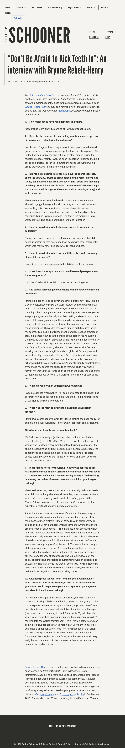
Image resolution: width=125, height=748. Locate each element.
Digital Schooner (74, 7)
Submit (92, 31)
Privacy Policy (48, 744)
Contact (8, 12)
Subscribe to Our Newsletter (62, 725)
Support (109, 31)
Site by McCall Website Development (92, 744)
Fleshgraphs (64, 110)
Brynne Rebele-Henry (36, 106)
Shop (107, 37)
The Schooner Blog (55, 7)
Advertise (104, 7)
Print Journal (37, 7)
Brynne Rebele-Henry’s (37, 667)
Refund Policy (65, 744)
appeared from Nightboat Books (66, 694)
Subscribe (18, 18)
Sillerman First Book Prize (43, 95)
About (7, 7)
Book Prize (91, 7)
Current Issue (21, 7)
